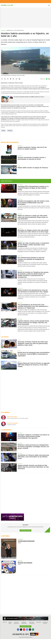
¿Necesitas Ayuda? (25, 626)
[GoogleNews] (27, 629)
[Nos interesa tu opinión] (25, 618)
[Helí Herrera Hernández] (3, 423)
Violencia (10, 130)
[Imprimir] (19, 79)
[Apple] (30, 629)
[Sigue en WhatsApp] (47, 79)
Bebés (3, 130)
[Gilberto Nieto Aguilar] (3, 417)
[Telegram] (10, 79)
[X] (5, 79)
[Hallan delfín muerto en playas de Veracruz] (9, 169)
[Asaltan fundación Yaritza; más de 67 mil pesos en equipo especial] (9, 149)
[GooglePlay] (33, 629)
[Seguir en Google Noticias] (49, 79)
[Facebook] (2, 79)
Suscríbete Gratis (25, 530)
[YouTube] (24, 629)
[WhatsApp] (8, 79)
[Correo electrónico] (13, 79)
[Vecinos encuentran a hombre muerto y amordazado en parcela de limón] (9, 159)
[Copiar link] (16, 79)
